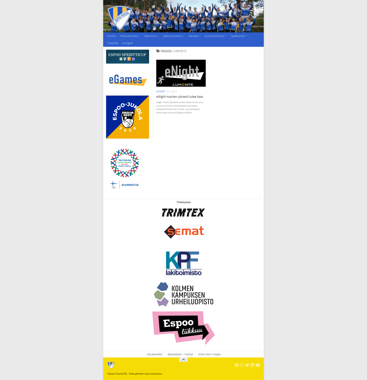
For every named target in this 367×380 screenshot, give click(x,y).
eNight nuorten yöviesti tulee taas (179, 97)
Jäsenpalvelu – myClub (180, 354)
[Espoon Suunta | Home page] (120, 18)
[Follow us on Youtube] (257, 365)
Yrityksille (112, 43)
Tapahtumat (237, 36)
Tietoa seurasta (128, 36)
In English (127, 43)
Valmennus (150, 36)
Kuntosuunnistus (214, 36)
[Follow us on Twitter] (247, 365)
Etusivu (111, 36)
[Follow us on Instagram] (242, 365)
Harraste (193, 36)
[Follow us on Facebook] (237, 365)
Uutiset (160, 91)
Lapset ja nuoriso (172, 36)
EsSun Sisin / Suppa (209, 354)
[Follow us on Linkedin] (252, 365)
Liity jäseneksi (251, 6)
